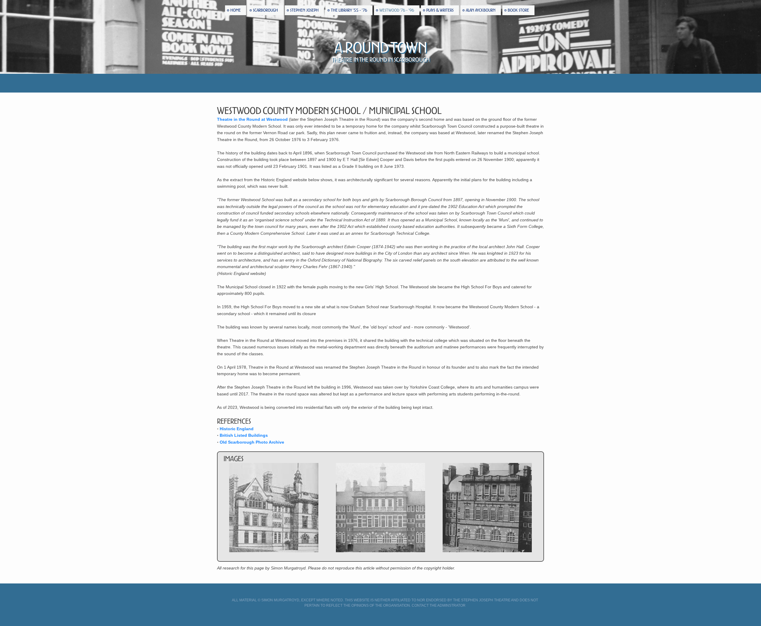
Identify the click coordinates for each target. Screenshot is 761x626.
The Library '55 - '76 (349, 10)
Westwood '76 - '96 (396, 10)
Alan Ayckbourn (481, 10)
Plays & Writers (440, 10)
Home (235, 10)
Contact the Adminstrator (439, 605)
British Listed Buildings (244, 435)
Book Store (518, 10)
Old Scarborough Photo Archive (252, 442)
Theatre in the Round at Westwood (252, 119)
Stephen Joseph (304, 10)
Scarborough (265, 10)
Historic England (237, 428)
